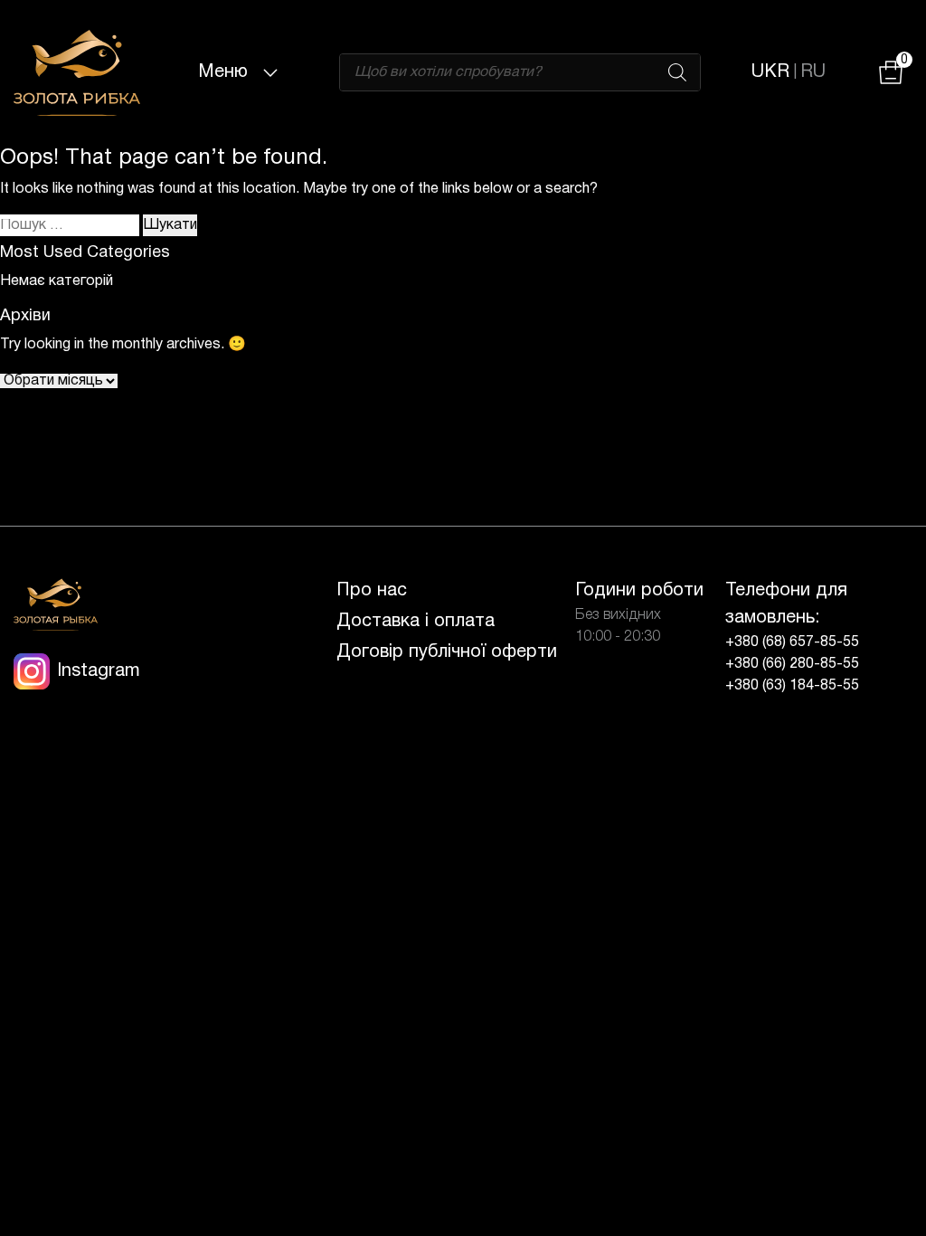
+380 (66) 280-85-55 (792, 664)
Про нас (371, 591)
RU (813, 72)
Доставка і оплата (415, 621)
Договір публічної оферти (446, 652)
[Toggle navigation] (270, 72)
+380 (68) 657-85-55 (792, 642)
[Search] (677, 72)
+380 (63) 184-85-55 (792, 686)
